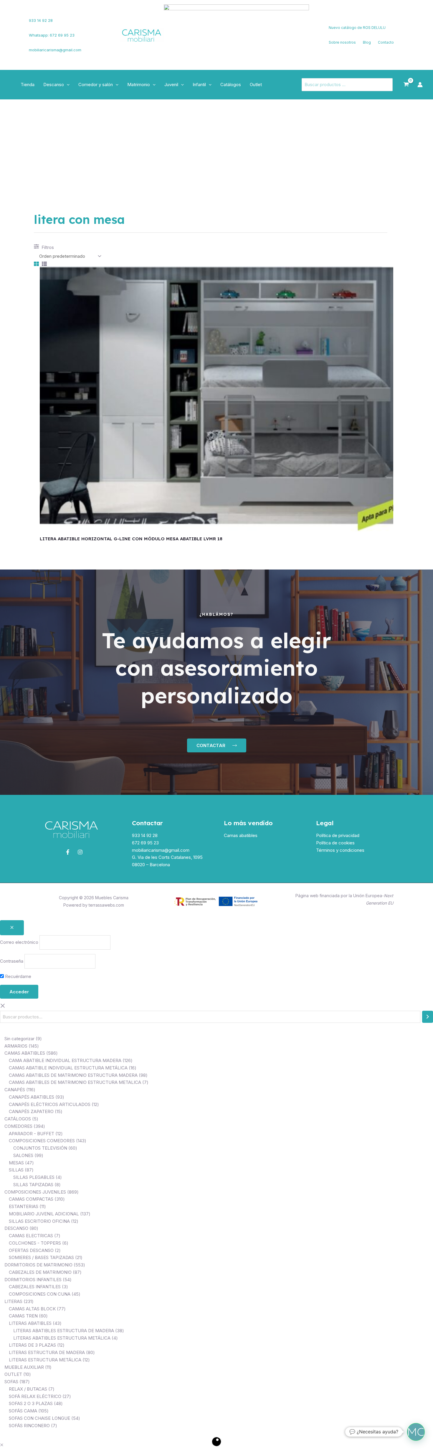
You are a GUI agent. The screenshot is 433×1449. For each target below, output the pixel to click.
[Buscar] (427, 1017)
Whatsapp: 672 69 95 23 (52, 35)
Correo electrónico (19, 942)
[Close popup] (12, 927)
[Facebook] (13, 32)
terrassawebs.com (106, 905)
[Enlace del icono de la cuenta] (420, 84)
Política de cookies (335, 843)
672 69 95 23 (145, 843)
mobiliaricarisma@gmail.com (55, 49)
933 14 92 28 (41, 20)
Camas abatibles (240, 835)
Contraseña (11, 961)
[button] (67, 84)
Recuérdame (17, 976)
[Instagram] (15, 39)
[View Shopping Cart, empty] (406, 84)
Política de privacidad (337, 835)
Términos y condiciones (340, 850)
